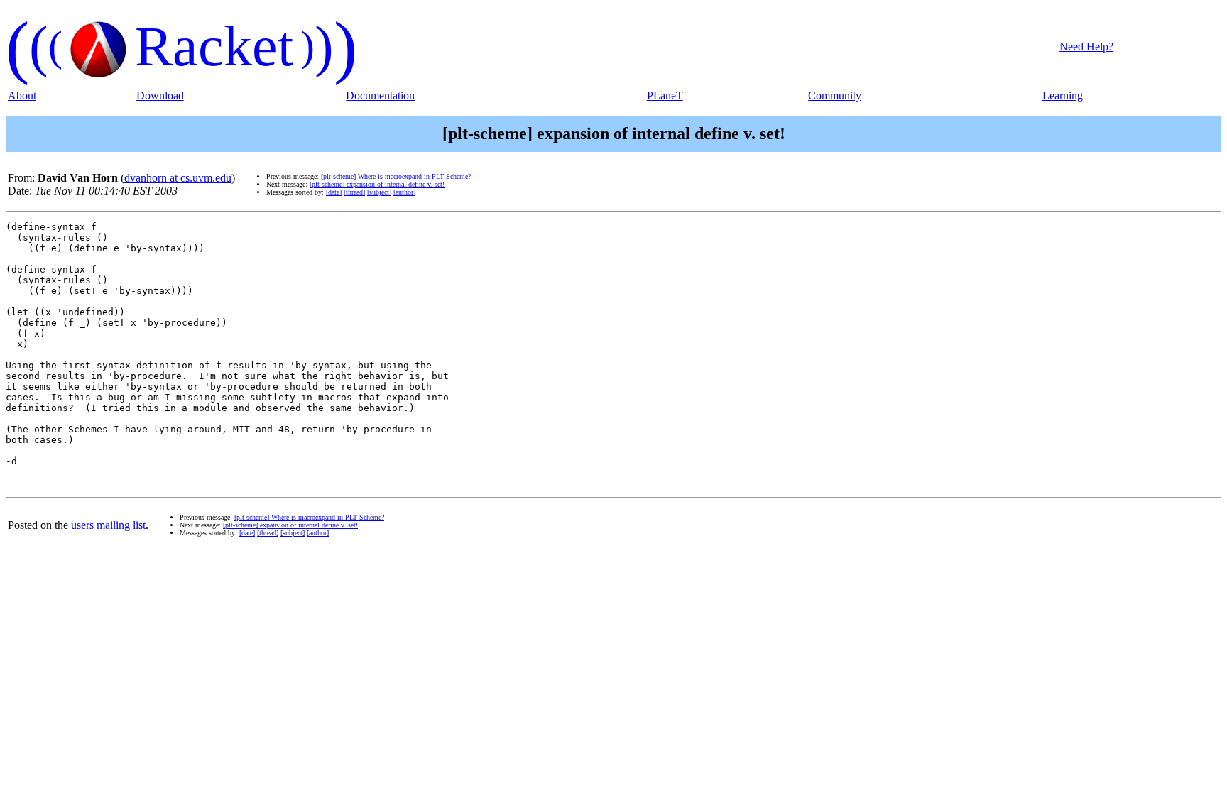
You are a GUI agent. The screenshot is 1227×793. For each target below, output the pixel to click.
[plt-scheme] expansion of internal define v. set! (377, 184)
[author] (404, 192)
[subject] (379, 192)
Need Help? (1086, 46)
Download (160, 95)
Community (834, 95)
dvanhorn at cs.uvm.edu (177, 178)
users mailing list (108, 525)
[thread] (354, 192)
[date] (334, 192)
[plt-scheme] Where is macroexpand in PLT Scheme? (396, 176)
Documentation (380, 95)
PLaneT (665, 95)
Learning (1062, 95)
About (22, 95)
